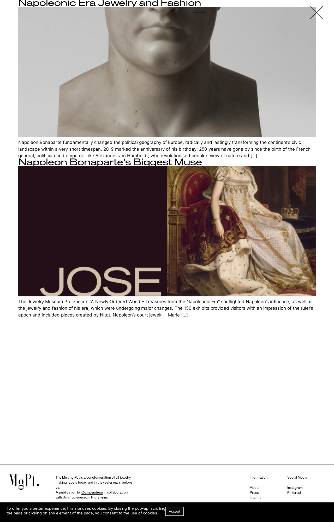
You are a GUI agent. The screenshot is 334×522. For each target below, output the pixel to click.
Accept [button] (174, 511)
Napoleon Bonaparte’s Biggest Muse (110, 162)
